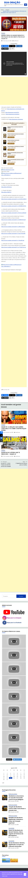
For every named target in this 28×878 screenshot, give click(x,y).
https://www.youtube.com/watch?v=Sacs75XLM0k (13, 233)
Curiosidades (11, 828)
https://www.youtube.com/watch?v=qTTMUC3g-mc (13, 247)
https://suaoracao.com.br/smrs (16, 119)
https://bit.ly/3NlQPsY (6, 192)
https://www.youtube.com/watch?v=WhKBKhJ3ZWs (13, 206)
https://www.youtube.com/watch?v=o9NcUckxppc (13, 226)
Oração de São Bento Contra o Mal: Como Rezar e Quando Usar (17, 808)
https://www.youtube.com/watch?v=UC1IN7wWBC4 (13, 199)
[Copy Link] (1, 440)
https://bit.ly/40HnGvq (6, 187)
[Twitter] (1, 435)
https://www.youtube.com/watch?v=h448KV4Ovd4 (13, 219)
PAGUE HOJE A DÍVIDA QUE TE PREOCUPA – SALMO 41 (10, 453)
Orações (3, 33)
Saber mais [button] (4, 875)
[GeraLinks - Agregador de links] (6, 862)
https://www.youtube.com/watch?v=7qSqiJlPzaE (12, 240)
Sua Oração (12, 2)
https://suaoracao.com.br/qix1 (12, 114)
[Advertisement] (14, 91)
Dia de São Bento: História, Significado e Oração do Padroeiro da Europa (17, 844)
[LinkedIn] (1, 438)
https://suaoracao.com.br (8, 169)
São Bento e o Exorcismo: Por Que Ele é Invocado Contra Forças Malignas (16, 797)
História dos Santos (13, 793)
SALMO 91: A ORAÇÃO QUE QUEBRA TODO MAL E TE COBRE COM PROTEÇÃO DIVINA (13, 428)
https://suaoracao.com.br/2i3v (12, 112)
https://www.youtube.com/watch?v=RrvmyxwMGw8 (13, 212)
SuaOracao (16, 40)
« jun (3, 782)
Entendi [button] (25, 874)
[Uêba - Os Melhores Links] (14, 862)
